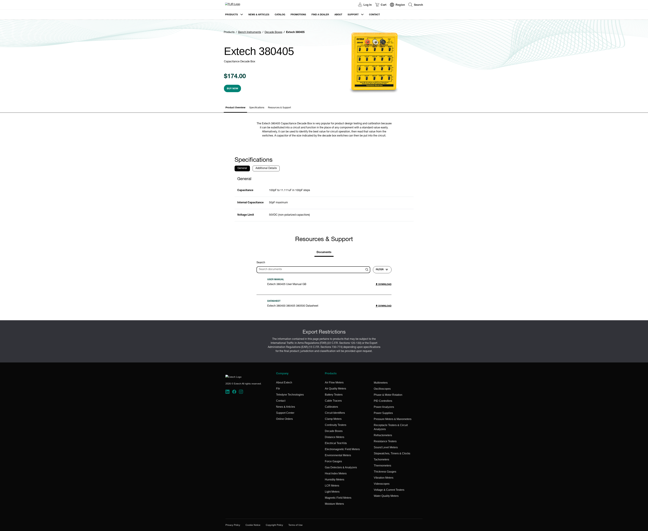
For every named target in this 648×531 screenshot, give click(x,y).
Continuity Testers (335, 425)
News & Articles (258, 15)
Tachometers (381, 459)
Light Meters (332, 491)
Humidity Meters (334, 479)
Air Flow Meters (334, 382)
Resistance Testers (385, 441)
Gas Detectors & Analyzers (341, 467)
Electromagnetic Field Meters (342, 449)
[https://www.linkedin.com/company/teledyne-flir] (227, 392)
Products (231, 15)
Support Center (285, 412)
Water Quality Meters (386, 495)
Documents (324, 252)
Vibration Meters (383, 477)
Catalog (280, 15)
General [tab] (242, 168)
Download (385, 285)
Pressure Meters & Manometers (392, 419)
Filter (380, 270)
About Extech (284, 382)
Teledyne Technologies (290, 394)
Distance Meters (334, 437)
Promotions (298, 15)
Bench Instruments (249, 32)
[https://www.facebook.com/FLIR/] (234, 392)
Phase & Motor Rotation (388, 394)
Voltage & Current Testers (389, 489)
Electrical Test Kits (336, 443)
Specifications (256, 108)
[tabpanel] (324, 197)
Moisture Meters (334, 503)
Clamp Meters (333, 418)
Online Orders (284, 418)
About (338, 15)
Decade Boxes (273, 32)
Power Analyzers (384, 406)
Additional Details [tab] (266, 168)
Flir (278, 388)
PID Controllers (383, 400)
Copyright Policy (274, 525)
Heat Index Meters (336, 473)
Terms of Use (295, 525)
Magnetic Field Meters (338, 497)
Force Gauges (333, 461)
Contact (374, 15)
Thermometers (382, 465)
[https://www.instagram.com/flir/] (241, 392)
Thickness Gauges (385, 471)
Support (353, 15)
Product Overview (235, 108)
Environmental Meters (338, 455)
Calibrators (331, 406)
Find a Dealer (320, 15)
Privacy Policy (232, 525)
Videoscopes (381, 483)
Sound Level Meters (386, 447)
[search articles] (367, 270)
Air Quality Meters (335, 388)
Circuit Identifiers (335, 412)
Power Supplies (383, 413)
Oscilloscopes (382, 388)
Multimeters (381, 382)
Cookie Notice (253, 525)
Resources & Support (279, 108)
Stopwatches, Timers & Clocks (392, 453)
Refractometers (383, 435)
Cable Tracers (333, 400)
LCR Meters (332, 485)
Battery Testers (334, 394)
